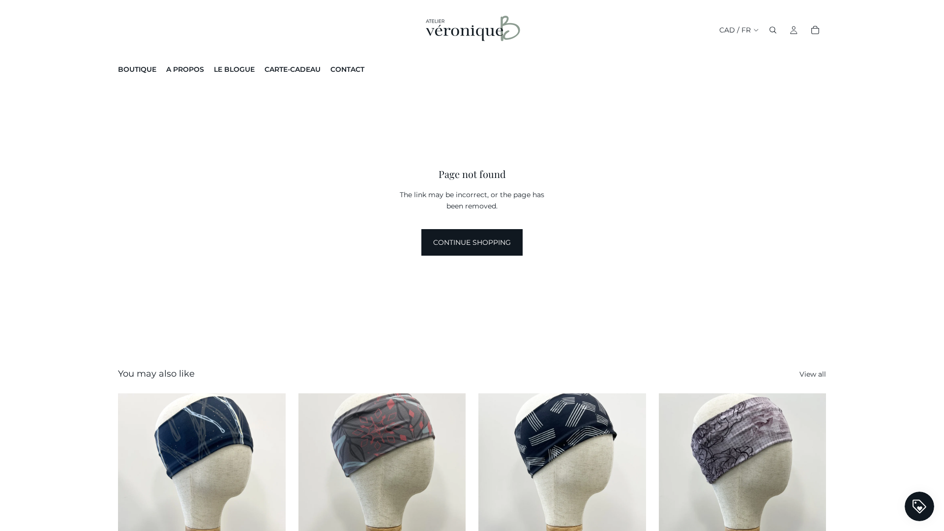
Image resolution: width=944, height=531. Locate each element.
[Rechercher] (773, 30)
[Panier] (815, 30)
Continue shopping (472, 242)
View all (812, 374)
